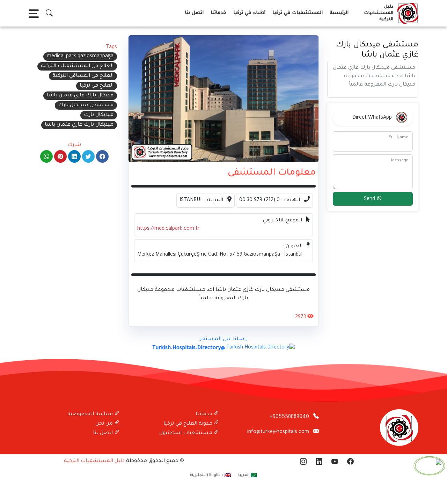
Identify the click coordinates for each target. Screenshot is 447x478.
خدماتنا (218, 13)
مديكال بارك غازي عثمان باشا (80, 95)
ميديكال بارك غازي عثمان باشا (79, 125)
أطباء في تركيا (249, 13)
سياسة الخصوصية (90, 414)
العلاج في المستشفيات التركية (77, 66)
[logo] (406, 13)
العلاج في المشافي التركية (82, 76)
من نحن (104, 424)
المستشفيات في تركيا (297, 13)
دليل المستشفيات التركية (94, 461)
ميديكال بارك (98, 115)
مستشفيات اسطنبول (186, 433)
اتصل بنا (194, 13)
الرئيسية (339, 13)
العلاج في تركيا (96, 86)
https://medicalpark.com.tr (168, 229)
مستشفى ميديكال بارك (85, 105)
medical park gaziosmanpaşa (80, 56)
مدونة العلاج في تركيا (188, 424)
